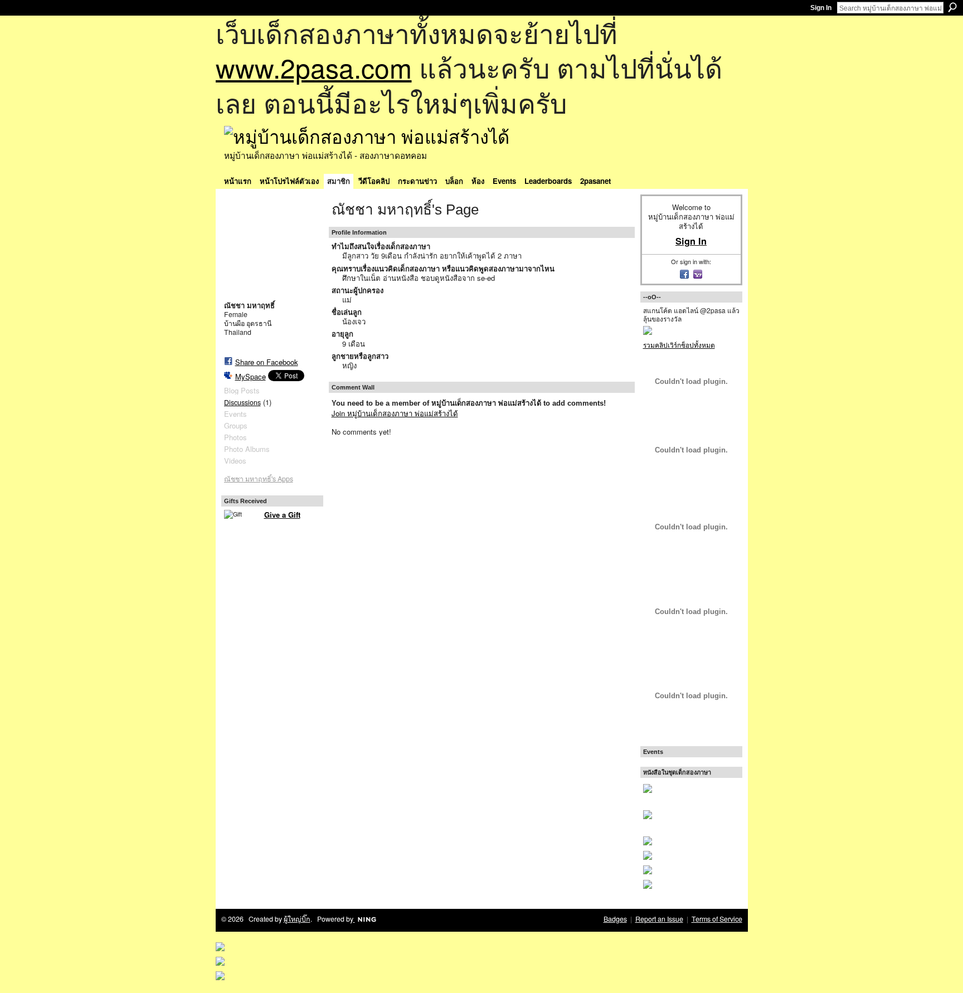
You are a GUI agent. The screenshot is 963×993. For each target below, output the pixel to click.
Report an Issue (659, 919)
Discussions (242, 402)
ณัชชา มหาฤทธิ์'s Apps (258, 479)
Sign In (820, 8)
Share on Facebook (266, 362)
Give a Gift (282, 514)
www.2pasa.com (314, 67)
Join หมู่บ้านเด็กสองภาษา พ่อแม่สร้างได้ (395, 413)
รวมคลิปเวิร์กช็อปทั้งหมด (679, 344)
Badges (615, 919)
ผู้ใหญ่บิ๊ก (297, 919)
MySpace (250, 376)
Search (952, 7)
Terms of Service (717, 919)
